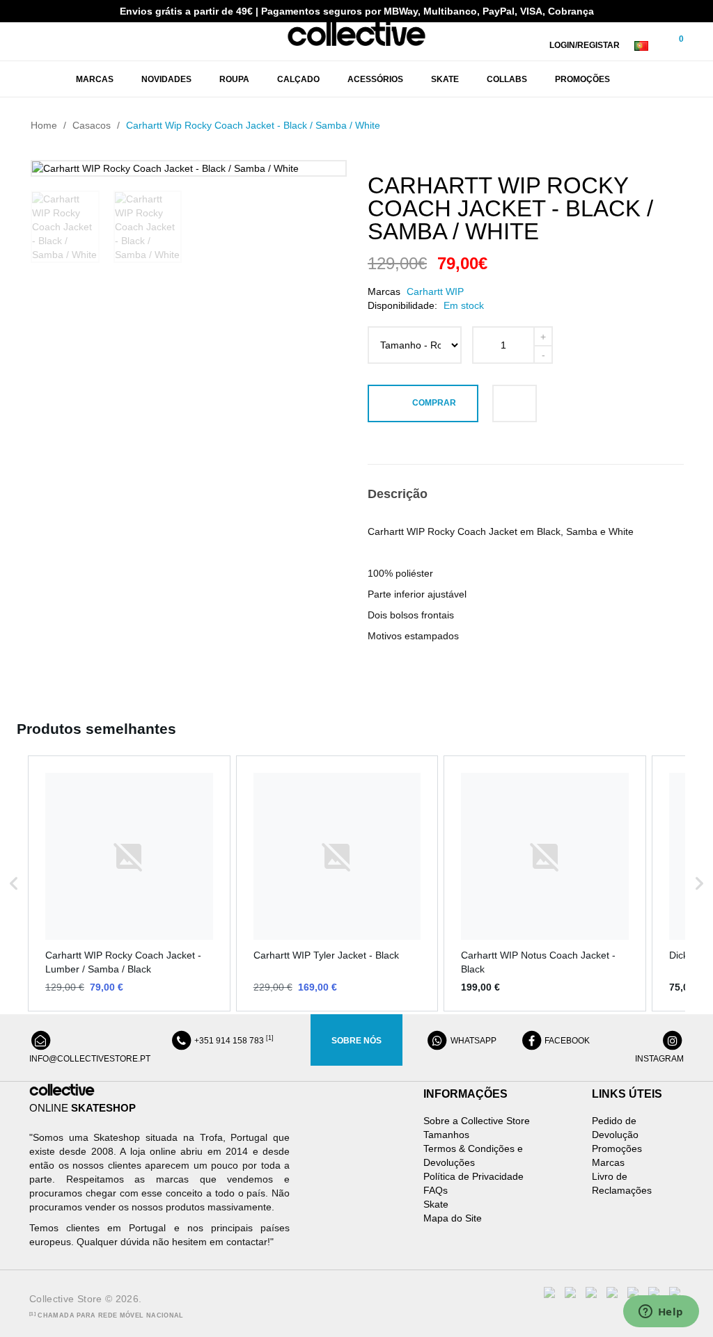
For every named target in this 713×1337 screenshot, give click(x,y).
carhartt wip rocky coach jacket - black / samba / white (253, 125)
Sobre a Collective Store (476, 1120)
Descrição (398, 494)
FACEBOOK (566, 1041)
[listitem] (129, 883)
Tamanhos (446, 1134)
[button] (14, 884)
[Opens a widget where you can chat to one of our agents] (660, 1312)
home (44, 125)
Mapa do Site (452, 1218)
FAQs (435, 1190)
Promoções (617, 1148)
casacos (91, 125)
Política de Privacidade (473, 1176)
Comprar (434, 403)
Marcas (608, 1162)
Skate (435, 1204)
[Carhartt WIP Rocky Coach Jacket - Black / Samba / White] (65, 227)
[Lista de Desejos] (514, 403)
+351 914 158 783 (233, 1041)
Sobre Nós (356, 1041)
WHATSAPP (472, 1041)
